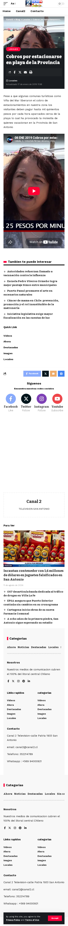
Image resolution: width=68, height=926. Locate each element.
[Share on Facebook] (14, 72)
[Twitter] (26, 403)
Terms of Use (32, 920)
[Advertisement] (34, 455)
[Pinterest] (23, 681)
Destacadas (38, 647)
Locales (13, 49)
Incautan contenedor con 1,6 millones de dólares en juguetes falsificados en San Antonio (33, 575)
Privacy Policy (13, 920)
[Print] (30, 72)
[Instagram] (41, 403)
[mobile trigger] (6, 3)
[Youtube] (57, 403)
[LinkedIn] (29, 681)
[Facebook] (10, 403)
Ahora (11, 647)
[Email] (25, 72)
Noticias (23, 647)
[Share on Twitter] (19, 72)
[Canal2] (34, 3)
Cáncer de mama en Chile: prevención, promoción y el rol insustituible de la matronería (31, 304)
